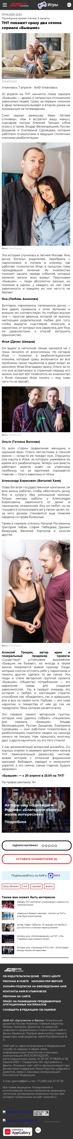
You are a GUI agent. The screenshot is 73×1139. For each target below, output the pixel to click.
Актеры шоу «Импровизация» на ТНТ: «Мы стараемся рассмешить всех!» (40, 937)
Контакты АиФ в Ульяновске (24, 991)
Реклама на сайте (16, 996)
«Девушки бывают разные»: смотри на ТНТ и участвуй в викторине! (41, 914)
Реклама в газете (16, 981)
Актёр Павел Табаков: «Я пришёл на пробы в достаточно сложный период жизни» (41, 926)
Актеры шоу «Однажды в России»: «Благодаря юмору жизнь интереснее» (32, 809)
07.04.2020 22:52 (12, 14)
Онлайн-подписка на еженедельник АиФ (34, 986)
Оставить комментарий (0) (36, 859)
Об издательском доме (21, 976)
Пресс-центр (51, 976)
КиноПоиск (9, 81)
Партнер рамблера (52, 1121)
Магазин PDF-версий (47, 981)
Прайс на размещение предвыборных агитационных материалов (32, 1003)
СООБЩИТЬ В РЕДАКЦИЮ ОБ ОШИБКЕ (29, 1009)
